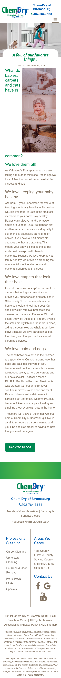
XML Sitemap (48, 625)
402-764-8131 (42, 14)
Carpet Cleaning (16, 551)
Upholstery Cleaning (12, 560)
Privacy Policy (29, 625)
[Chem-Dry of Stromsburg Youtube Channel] (43, 597)
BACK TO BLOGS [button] (20, 447)
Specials (11, 589)
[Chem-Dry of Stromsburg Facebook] (38, 586)
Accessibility (11, 625)
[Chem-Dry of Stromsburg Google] (47, 586)
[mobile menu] (55, 20)
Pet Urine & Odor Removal (16, 570)
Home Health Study (14, 581)
